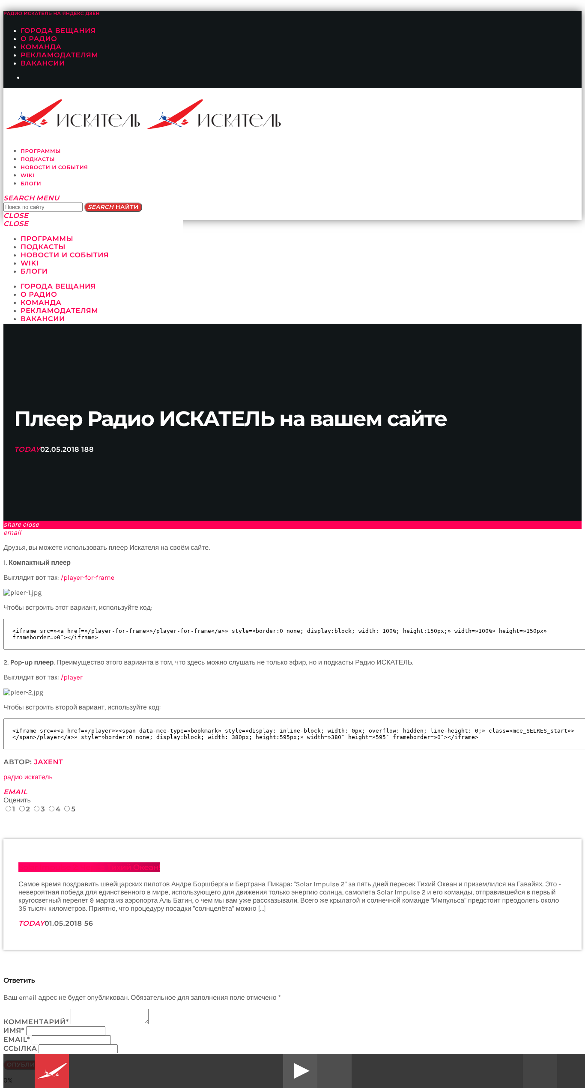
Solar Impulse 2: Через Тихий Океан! (89, 867)
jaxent (48, 762)
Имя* (13, 1031)
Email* (16, 1040)
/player (72, 678)
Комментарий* (36, 1022)
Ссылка (20, 1049)
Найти (113, 207)
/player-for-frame (87, 578)
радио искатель (28, 777)
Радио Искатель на (51, 13)
